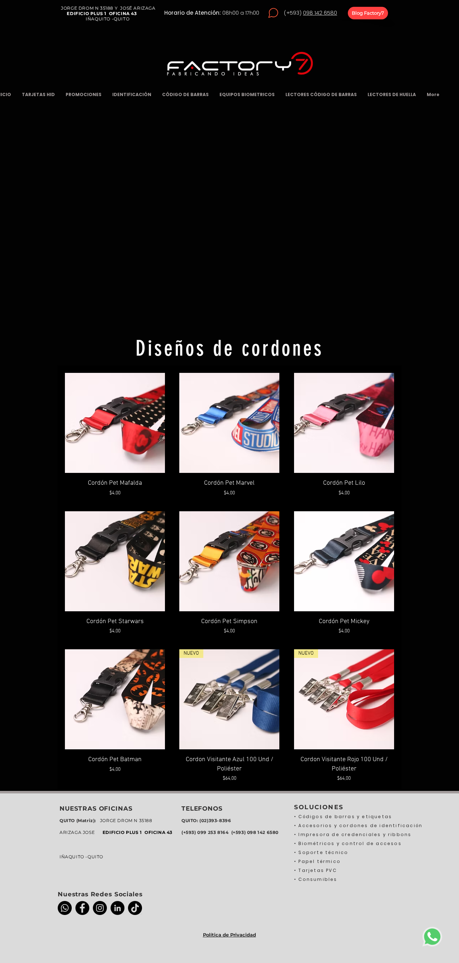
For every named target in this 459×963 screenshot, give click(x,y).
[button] (83, 94)
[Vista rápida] (115, 423)
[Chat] (273, 13)
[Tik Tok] (135, 908)
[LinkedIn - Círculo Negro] (117, 908)
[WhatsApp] (65, 908)
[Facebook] (82, 908)
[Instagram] (100, 908)
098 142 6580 (320, 12)
